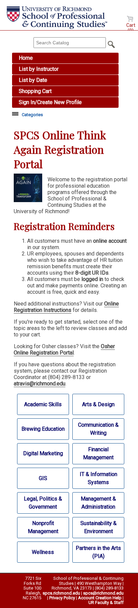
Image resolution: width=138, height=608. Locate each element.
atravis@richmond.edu (39, 383)
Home (26, 58)
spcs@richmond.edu (103, 593)
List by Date (33, 80)
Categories (32, 114)
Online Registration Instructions (66, 306)
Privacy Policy (62, 597)
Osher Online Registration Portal (64, 349)
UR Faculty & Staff (106, 602)
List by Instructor (39, 69)
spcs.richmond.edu (61, 593)
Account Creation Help (100, 597)
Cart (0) (130, 27)
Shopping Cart (35, 91)
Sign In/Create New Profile (50, 102)
